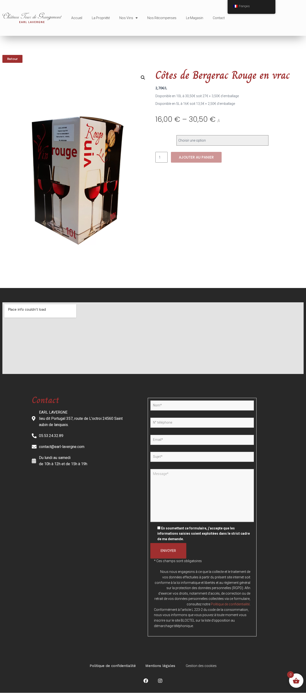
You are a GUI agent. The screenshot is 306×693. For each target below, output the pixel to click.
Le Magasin (194, 18)
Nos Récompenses (161, 18)
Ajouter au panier (196, 157)
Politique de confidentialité (230, 604)
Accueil (76, 18)
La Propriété (101, 18)
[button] (12, 59)
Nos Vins (126, 18)
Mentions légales (160, 666)
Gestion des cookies (201, 666)
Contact (219, 18)
